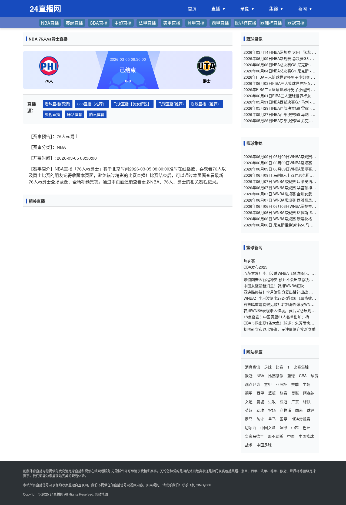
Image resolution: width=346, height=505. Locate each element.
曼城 (260, 401)
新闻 (302, 8)
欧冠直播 (296, 23)
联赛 (283, 393)
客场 (272, 410)
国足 (283, 419)
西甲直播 (220, 23)
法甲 (283, 427)
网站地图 (101, 494)
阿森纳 (308, 393)
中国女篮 (267, 427)
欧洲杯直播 (271, 23)
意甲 (268, 384)
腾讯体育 (96, 114)
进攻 (272, 401)
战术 (248, 444)
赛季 (295, 384)
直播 (215, 8)
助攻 (260, 410)
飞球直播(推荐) (171, 103)
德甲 (248, 393)
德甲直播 (171, 23)
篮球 (291, 375)
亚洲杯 (281, 384)
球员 (314, 375)
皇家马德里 (254, 436)
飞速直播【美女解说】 (132, 103)
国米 (299, 410)
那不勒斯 (275, 436)
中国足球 (264, 444)
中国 (291, 436)
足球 (268, 367)
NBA (260, 375)
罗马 (248, 419)
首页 (192, 8)
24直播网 (56, 494)
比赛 (279, 367)
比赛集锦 (301, 367)
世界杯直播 (245, 23)
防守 (260, 419)
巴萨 (306, 427)
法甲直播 (147, 23)
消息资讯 (252, 367)
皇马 (272, 419)
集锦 (273, 8)
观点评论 (252, 384)
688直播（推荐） (92, 103)
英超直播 (74, 23)
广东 (295, 401)
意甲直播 (196, 23)
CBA (303, 375)
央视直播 (52, 114)
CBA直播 (99, 23)
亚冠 (283, 401)
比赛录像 (275, 375)
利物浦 (285, 410)
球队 (307, 401)
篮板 (272, 393)
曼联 (295, 393)
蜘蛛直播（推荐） (206, 103)
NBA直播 (50, 23)
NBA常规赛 (300, 419)
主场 (306, 384)
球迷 (310, 410)
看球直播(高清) (57, 103)
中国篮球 (306, 436)
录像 (244, 8)
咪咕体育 (74, 114)
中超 (295, 427)
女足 (248, 401)
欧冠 (248, 375)
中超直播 (123, 23)
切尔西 (250, 427)
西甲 (260, 393)
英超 (248, 410)
